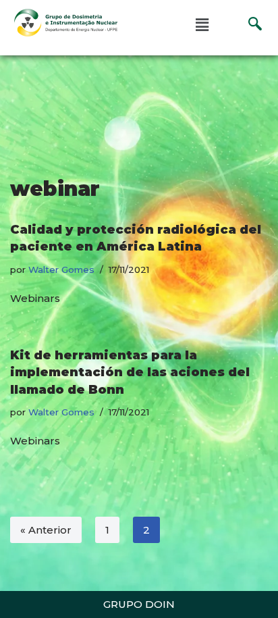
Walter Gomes (61, 269)
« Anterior (46, 529)
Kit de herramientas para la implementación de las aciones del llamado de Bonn (130, 372)
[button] (202, 25)
